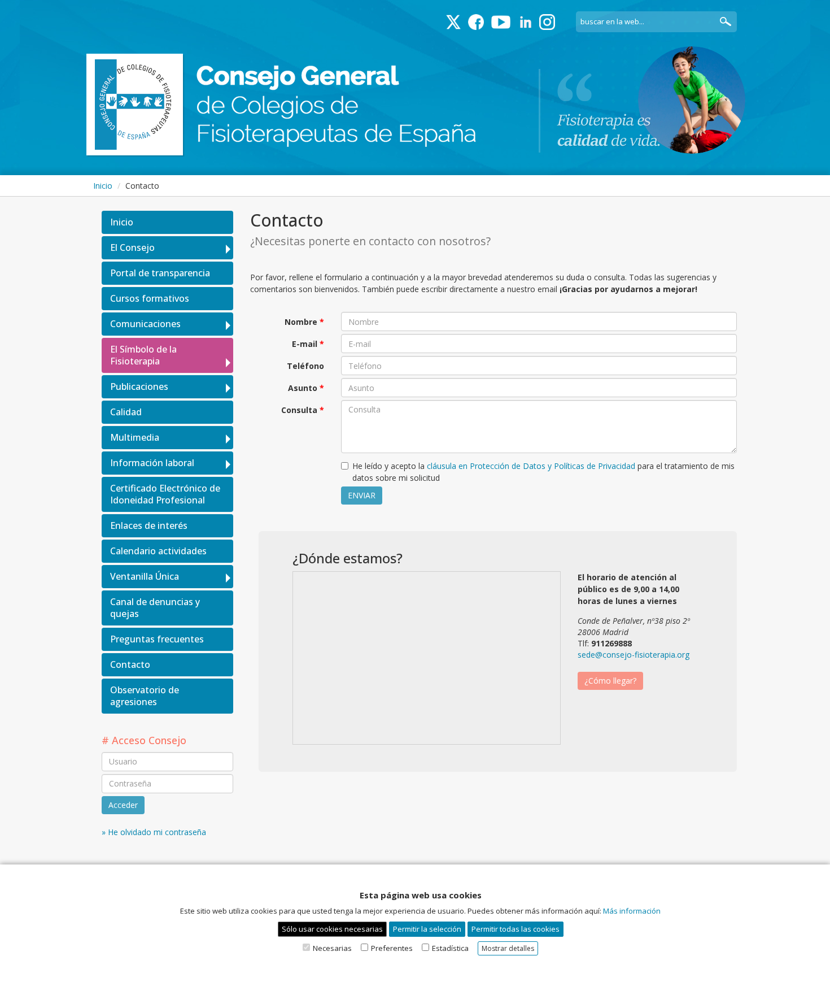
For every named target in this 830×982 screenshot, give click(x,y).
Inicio (102, 185)
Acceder (123, 804)
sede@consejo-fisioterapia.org (633, 654)
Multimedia (134, 437)
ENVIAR (361, 495)
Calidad (126, 412)
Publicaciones (139, 386)
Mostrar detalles (508, 948)
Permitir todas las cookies (515, 929)
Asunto (302, 388)
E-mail (304, 343)
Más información (632, 911)
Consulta (299, 410)
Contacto (130, 664)
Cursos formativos (149, 298)
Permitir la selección (427, 929)
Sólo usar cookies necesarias (332, 929)
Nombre (301, 321)
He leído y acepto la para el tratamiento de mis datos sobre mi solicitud (543, 471)
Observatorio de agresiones (144, 696)
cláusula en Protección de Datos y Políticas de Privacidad (531, 465)
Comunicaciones (145, 324)
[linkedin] (526, 22)
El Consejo (132, 247)
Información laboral (152, 463)
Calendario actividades (158, 551)
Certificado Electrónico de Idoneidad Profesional (165, 494)
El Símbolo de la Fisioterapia (143, 355)
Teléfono (305, 365)
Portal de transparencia (160, 273)
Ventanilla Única (144, 576)
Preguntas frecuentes (157, 639)
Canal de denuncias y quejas (155, 608)
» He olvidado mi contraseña (154, 832)
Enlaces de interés (148, 525)
